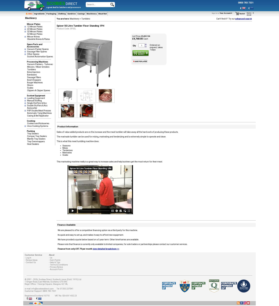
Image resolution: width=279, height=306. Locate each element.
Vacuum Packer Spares (38, 49)
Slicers (30, 85)
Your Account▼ (222, 13)
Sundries (71, 14)
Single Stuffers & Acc (37, 103)
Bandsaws (32, 75)
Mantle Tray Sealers (36, 139)
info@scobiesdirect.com (42, 289)
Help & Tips (55, 262)
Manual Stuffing (34, 100)
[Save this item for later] (140, 62)
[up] (145, 44)
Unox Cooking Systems (37, 126)
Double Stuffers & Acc (37, 105)
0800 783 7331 (49, 291)
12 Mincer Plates (34, 26)
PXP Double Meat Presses (39, 110)
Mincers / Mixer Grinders (38, 67)
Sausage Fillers (34, 77)
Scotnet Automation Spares (40, 56)
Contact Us (31, 262)
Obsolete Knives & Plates (38, 39)
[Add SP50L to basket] (140, 53)
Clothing (62, 14)
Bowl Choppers (34, 80)
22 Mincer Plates (34, 29)
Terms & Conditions (59, 265)
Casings (81, 14)
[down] (145, 46)
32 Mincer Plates (34, 31)
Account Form (56, 269)
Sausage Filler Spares (37, 51)
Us (51, 258)
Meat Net (102, 14)
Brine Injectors (33, 72)
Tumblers (31, 69)
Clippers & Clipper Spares (38, 90)
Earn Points (55, 260)
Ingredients (39, 14)
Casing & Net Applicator (38, 116)
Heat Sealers (33, 144)
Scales (30, 88)
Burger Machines (35, 82)
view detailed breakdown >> (106, 249)
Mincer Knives (33, 36)
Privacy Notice (56, 267)
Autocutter (32, 108)
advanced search (243, 19)
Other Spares (33, 54)
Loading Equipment (36, 98)
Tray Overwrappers (36, 141)
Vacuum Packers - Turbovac (40, 64)
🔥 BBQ (29, 14)
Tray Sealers (33, 133)
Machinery (92, 14)
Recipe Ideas (31, 260)
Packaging (51, 14)
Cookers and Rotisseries (38, 123)
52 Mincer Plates (34, 34)
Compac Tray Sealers (37, 136)
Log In (28, 258)
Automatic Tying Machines (39, 113)
